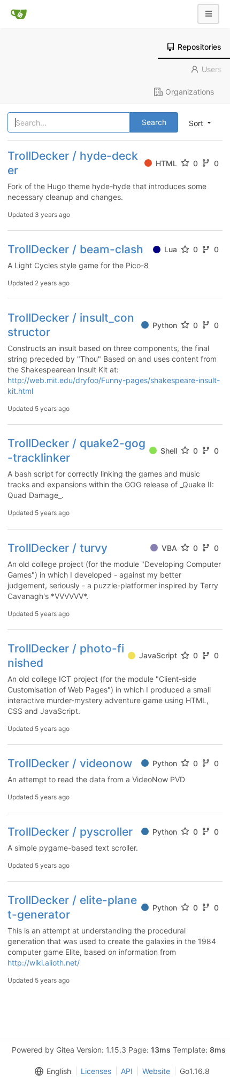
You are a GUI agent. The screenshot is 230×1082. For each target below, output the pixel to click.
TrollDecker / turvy (57, 548)
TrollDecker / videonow (69, 763)
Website (156, 1071)
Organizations (189, 91)
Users (211, 69)
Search (154, 122)
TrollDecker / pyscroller (70, 831)
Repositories (199, 46)
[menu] (50, 1071)
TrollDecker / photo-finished (65, 656)
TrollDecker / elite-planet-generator (72, 907)
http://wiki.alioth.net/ (43, 962)
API (127, 1071)
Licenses (96, 1071)
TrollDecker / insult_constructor (70, 325)
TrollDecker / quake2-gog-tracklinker (76, 450)
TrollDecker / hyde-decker (72, 163)
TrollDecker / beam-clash (75, 249)
